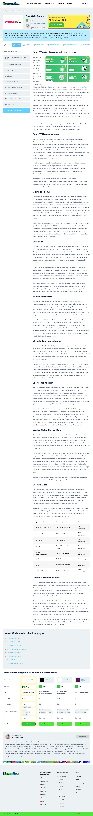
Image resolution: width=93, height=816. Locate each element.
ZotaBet (66, 680)
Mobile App (87, 44)
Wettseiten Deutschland (34, 3)
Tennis (78, 793)
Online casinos (62, 772)
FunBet (43, 784)
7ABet (60, 789)
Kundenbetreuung (71, 44)
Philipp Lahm (17, 737)
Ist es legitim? (54, 44)
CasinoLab (62, 806)
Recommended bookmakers (45, 773)
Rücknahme (40, 44)
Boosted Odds (9, 104)
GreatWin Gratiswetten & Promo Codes (16, 58)
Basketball (79, 789)
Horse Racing (80, 783)
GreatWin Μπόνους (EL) (14, 645)
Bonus (17, 44)
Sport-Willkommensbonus (13, 64)
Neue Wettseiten (49, 3)
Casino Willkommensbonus (14, 110)
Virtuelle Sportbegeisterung (14, 87)
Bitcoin (25, 710)
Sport (60, 3)
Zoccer (61, 793)
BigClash (43, 804)
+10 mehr (83, 712)
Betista (43, 801)
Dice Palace (62, 776)
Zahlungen (69, 3)
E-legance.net (86, 813)
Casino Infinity (83, 679)
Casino (27, 44)
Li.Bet (43, 798)
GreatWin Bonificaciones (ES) (16, 649)
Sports (77, 772)
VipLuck (61, 786)
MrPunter (44, 791)
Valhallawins (62, 796)
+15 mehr (67, 712)
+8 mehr (25, 715)
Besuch (28, 724)
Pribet (48, 680)
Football (78, 776)
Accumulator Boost (11, 82)
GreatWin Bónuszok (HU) (15, 660)
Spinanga (44, 778)
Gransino (61, 803)
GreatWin (31, 680)
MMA (77, 779)
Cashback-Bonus (10, 70)
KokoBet (43, 794)
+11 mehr (49, 712)
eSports (78, 786)
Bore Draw (8, 76)
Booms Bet (44, 781)
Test (8, 44)
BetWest (61, 779)
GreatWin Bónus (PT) (14, 656)
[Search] (88, 4)
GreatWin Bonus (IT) (13, 642)
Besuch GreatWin (56, 25)
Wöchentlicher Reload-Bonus (15, 99)
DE (83, 3)
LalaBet (43, 788)
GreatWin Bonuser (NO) (15, 663)
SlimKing (61, 783)
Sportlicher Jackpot (11, 93)
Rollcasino (62, 799)
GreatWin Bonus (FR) (14, 653)
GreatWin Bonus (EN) (14, 638)
